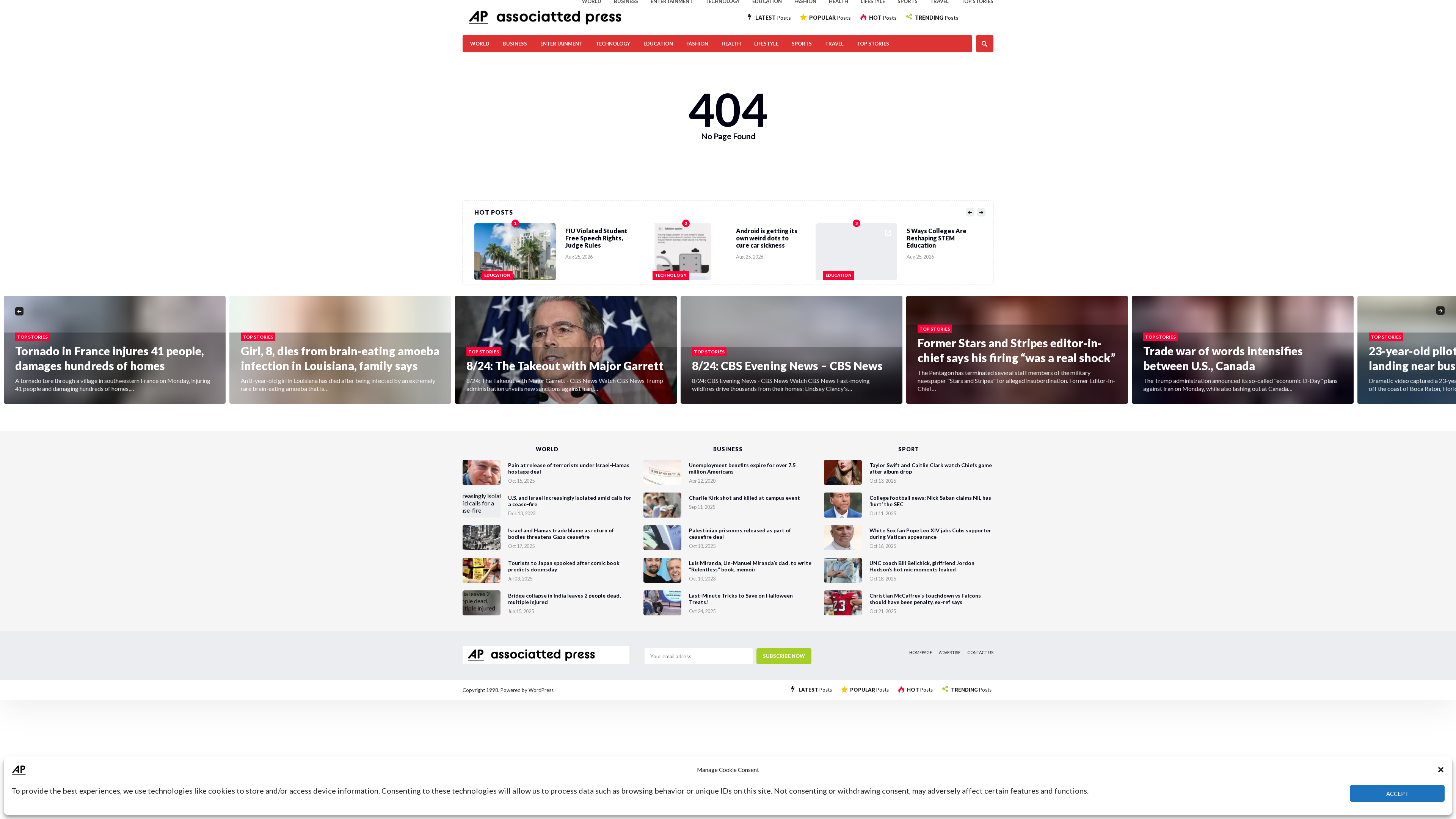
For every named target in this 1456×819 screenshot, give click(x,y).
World (480, 44)
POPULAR (830, 17)
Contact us (980, 652)
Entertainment (561, 44)
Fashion (697, 44)
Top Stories (873, 44)
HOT (883, 17)
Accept (1397, 793)
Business (515, 44)
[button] (1441, 770)
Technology (613, 44)
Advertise (949, 652)
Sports (802, 44)
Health (731, 44)
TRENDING (937, 17)
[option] (559, 250)
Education (658, 44)
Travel (834, 44)
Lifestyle (766, 44)
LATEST (773, 17)
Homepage (920, 652)
